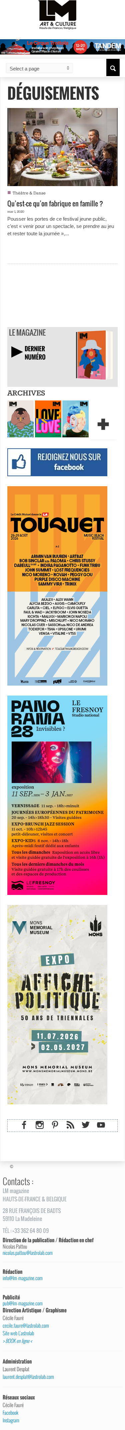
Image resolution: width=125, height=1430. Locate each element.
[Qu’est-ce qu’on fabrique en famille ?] (62, 146)
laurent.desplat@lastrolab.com (28, 1376)
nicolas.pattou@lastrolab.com (28, 1253)
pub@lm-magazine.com (23, 1303)
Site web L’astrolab (18, 1333)
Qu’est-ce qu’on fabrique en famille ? (55, 203)
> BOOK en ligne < (17, 1341)
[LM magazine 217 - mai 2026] (48, 418)
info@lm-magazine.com (23, 1278)
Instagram (11, 1420)
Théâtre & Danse (29, 193)
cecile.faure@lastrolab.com (26, 1325)
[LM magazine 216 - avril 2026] (75, 418)
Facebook (10, 1412)
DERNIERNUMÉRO (35, 352)
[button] (113, 67)
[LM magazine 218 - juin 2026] (20, 418)
